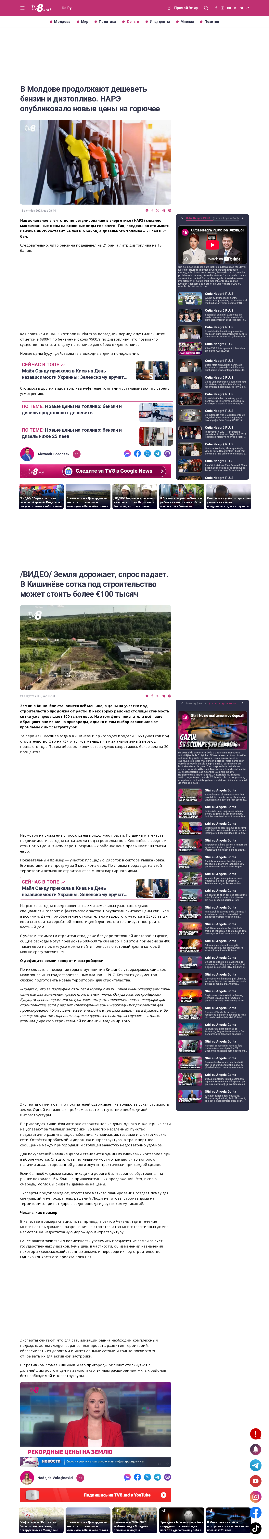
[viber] (169, 210)
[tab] (199, 219)
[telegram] (163, 210)
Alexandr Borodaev (54, 454)
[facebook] (152, 210)
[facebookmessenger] (147, 210)
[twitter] (157, 210)
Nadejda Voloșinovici (55, 1478)
